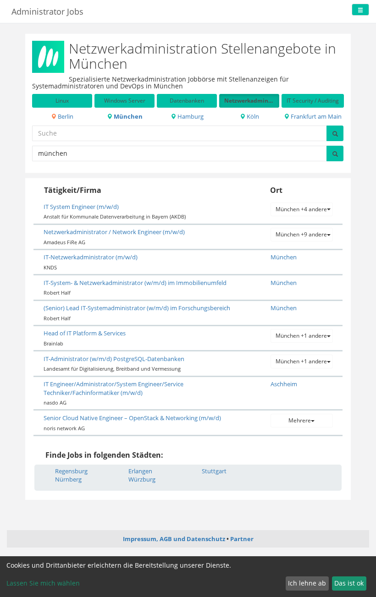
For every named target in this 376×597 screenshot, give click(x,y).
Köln (252, 116)
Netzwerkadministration (251, 100)
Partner (242, 539)
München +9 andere (301, 234)
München (127, 116)
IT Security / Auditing (313, 100)
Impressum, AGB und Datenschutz (174, 539)
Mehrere (299, 420)
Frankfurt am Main (315, 116)
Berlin (64, 116)
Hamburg (190, 116)
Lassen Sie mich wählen (43, 583)
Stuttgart (214, 471)
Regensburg (71, 471)
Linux (62, 100)
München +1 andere (301, 336)
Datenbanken (187, 100)
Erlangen (140, 471)
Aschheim (284, 384)
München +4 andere (301, 209)
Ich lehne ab (307, 583)
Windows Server (124, 100)
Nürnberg (68, 479)
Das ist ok (349, 583)
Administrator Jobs (47, 11)
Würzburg (141, 479)
